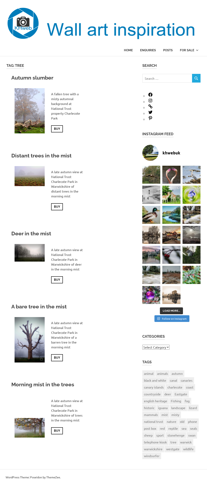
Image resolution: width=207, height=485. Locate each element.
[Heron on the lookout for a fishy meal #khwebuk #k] (192, 175)
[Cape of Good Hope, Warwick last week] (171, 235)
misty (175, 415)
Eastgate (181, 394)
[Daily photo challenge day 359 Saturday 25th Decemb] (151, 295)
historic (149, 408)
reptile (173, 428)
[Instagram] (150, 102)
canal (173, 380)
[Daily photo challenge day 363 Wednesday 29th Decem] (192, 255)
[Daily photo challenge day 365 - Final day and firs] (151, 255)
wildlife (188, 449)
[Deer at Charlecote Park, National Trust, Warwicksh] (171, 195)
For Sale (187, 50)
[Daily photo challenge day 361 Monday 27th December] (171, 275)
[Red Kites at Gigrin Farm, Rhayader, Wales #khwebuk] (151, 175)
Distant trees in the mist (41, 156)
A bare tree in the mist (39, 307)
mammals (151, 415)
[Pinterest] (150, 119)
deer (167, 394)
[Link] (150, 107)
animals (162, 373)
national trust (153, 421)
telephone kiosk (155, 442)
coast (189, 387)
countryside (152, 394)
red (162, 428)
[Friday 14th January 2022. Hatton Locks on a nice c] (192, 235)
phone (192, 421)
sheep (148, 435)
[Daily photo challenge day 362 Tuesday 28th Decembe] (151, 275)
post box (150, 428)
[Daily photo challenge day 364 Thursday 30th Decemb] (171, 255)
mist (165, 415)
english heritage (155, 401)
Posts (168, 50)
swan (191, 435)
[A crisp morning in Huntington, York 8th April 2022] (171, 215)
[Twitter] (150, 113)
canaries (186, 380)
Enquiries (148, 50)
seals (193, 428)
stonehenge (176, 435)
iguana (163, 408)
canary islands (154, 387)
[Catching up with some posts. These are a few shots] (192, 195)
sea (184, 428)
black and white (155, 380)
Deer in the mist (31, 233)
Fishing (176, 401)
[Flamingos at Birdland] (171, 175)
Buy (57, 128)
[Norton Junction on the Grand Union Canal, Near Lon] (151, 235)
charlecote (174, 387)
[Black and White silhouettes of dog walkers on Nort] (151, 195)
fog (187, 401)
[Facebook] (150, 96)
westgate (173, 449)
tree (173, 442)
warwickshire (153, 449)
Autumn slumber (32, 78)
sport (160, 435)
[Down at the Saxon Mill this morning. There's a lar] (192, 215)
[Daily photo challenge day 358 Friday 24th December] (171, 295)
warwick (186, 442)
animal (148, 373)
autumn (177, 373)
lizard (193, 408)
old (182, 421)
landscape (178, 408)
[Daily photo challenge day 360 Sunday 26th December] (192, 275)
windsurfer (151, 456)
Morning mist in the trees (42, 384)
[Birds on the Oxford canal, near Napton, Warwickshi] (151, 215)
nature (171, 421)
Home (128, 50)
